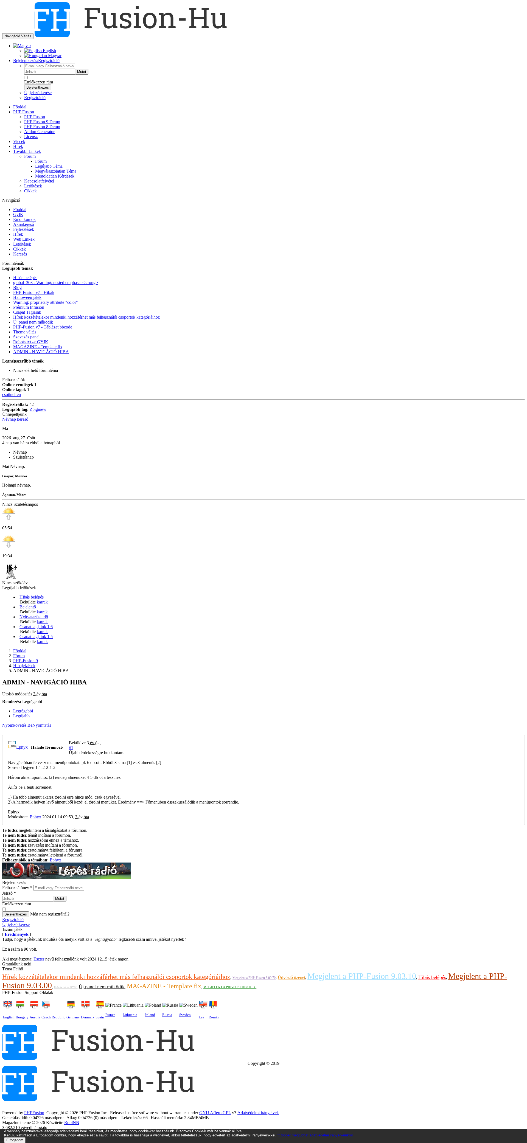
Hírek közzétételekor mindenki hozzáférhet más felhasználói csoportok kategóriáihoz (116, 976)
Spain (100, 1017)
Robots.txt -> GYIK (65, 987)
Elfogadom (14, 1140)
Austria (35, 1017)
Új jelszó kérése (38, 92)
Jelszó (9, 893)
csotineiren (11, 394)
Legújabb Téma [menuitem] (49, 166)
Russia (167, 1015)
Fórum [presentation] (30, 156)
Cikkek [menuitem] (30, 191)
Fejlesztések (23, 229)
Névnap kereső (15, 419)
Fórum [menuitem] (41, 161)
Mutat (81, 72)
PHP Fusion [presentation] (23, 111)
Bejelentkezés (37, 87)
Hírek (18, 234)
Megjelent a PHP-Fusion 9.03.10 (361, 976)
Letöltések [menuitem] (33, 186)
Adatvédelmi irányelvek (258, 1112)
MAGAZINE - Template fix (164, 986)
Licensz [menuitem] (31, 136)
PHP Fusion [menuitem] (34, 116)
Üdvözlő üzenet (291, 977)
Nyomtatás (41, 725)
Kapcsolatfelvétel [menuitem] (39, 181)
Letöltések (22, 244)
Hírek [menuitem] (18, 146)
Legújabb (21, 716)
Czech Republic (53, 1017)
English (49, 50)
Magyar (54, 55)
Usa (201, 1017)
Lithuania (130, 1015)
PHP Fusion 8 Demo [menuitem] (42, 126)
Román (214, 1017)
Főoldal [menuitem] (19, 107)
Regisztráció (35, 97)
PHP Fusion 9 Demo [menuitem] (42, 121)
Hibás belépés (31, 597)
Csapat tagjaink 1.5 (36, 636)
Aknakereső (23, 224)
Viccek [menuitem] (19, 141)
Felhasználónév (17, 887)
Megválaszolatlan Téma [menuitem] (55, 171)
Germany (73, 1017)
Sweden (185, 1015)
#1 (71, 747)
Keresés (20, 254)
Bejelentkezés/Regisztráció (36, 60)
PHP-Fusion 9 (25, 660)
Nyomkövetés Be (17, 725)
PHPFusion (34, 1112)
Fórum (19, 655)
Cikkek (19, 249)
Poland (150, 1015)
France (110, 1015)
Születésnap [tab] (23, 457)
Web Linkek (24, 239)
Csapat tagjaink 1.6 (36, 626)
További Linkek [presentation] (27, 151)
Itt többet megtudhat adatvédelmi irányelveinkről (314, 1135)
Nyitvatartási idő (33, 616)
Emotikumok (24, 219)
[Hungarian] (22, 45)
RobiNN (71, 1122)
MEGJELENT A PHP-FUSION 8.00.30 (229, 987)
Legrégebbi (23, 711)
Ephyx (22, 747)
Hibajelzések (24, 665)
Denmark (87, 1017)
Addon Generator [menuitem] (39, 131)
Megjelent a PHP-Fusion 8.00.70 (254, 978)
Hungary (22, 1017)
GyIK (18, 214)
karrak (42, 602)
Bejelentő (27, 607)
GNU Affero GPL (215, 1112)
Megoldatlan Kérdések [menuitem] (54, 176)
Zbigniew (38, 409)
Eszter (38, 959)
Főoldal (19, 209)
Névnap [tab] (20, 452)
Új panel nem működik (102, 986)
